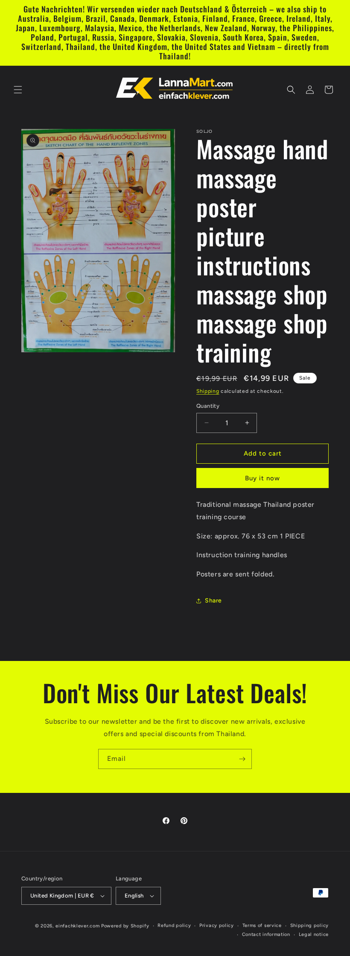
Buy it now (262, 478)
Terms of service (262, 925)
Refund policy (174, 925)
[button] (18, 89)
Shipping (207, 391)
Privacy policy (216, 925)
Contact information (266, 934)
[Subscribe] (242, 759)
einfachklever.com (77, 926)
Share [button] (213, 600)
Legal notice (314, 934)
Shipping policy (309, 925)
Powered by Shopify (125, 926)
